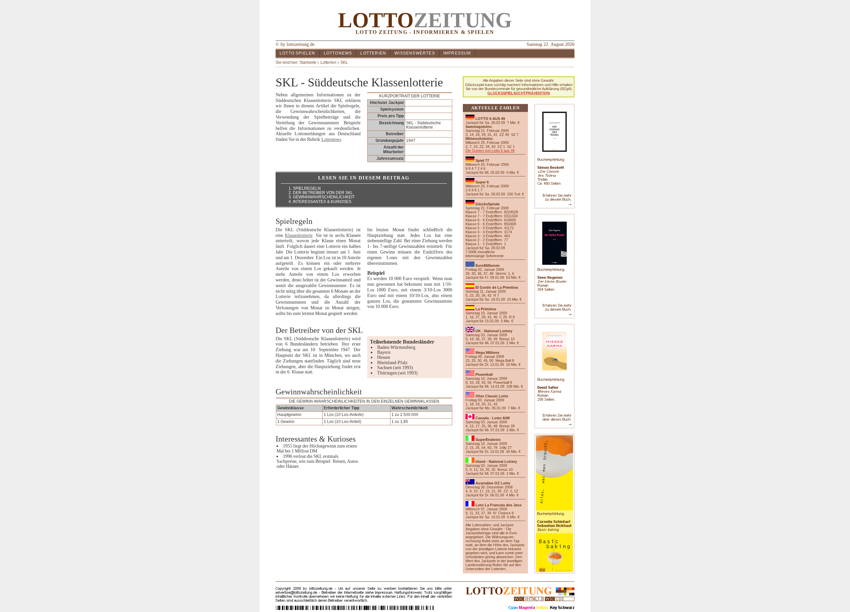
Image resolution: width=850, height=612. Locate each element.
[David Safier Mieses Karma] (554, 425)
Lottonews (338, 53)
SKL (344, 62)
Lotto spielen (297, 53)
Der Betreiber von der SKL (323, 192)
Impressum (457, 53)
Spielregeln (307, 188)
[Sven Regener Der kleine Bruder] (554, 315)
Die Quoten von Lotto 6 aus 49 (490, 151)
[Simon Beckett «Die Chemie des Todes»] (554, 205)
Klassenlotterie (298, 235)
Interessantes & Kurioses (322, 201)
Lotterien (373, 53)
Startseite (307, 62)
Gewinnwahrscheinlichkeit (324, 197)
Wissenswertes (414, 53)
